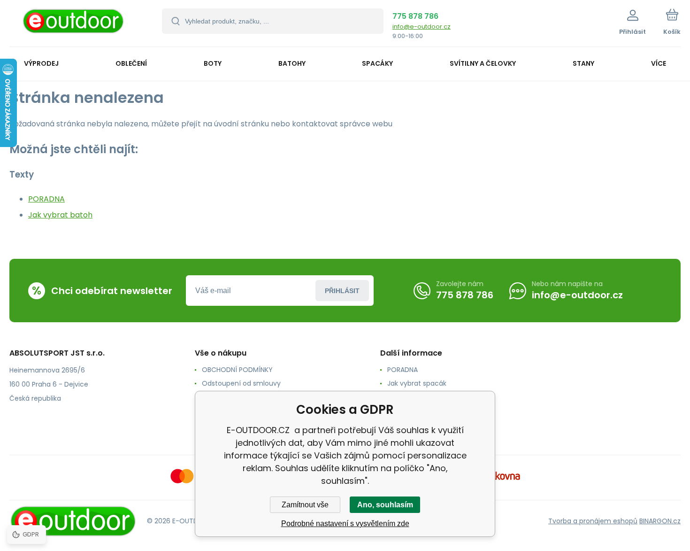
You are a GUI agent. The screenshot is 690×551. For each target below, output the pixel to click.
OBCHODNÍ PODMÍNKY (237, 369)
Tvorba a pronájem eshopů (592, 521)
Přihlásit (342, 291)
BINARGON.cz (660, 521)
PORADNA (46, 199)
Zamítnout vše (305, 505)
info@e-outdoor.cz (421, 26)
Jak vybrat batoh (60, 215)
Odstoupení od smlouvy (241, 383)
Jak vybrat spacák (416, 383)
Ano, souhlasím (385, 505)
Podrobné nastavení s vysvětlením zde (345, 524)
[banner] (73, 24)
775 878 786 (415, 16)
